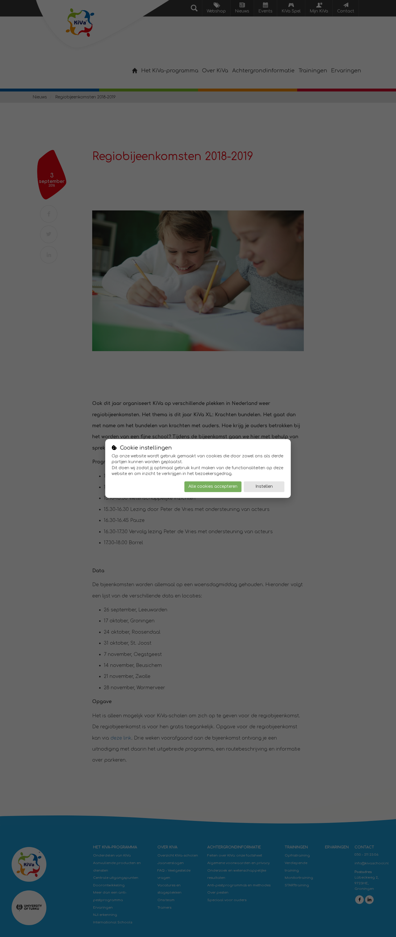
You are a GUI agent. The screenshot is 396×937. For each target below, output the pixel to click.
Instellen (264, 486)
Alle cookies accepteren (212, 486)
